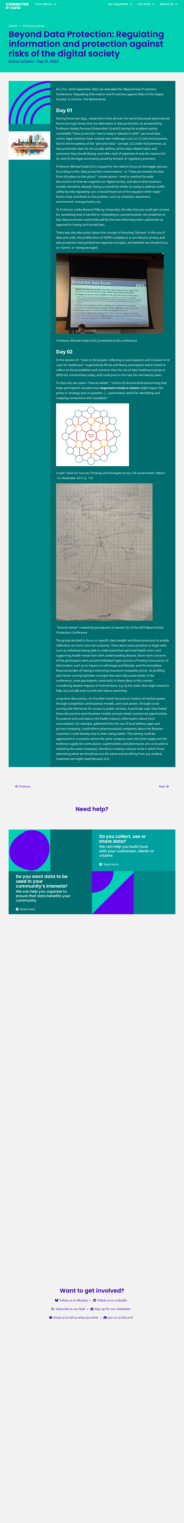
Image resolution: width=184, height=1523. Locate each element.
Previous (24, 786)
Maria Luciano (21, 61)
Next (162, 786)
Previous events (34, 26)
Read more (110, 864)
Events (13, 26)
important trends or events (119, 388)
